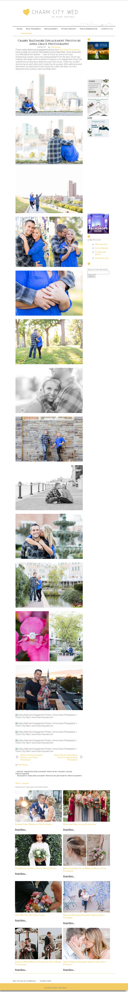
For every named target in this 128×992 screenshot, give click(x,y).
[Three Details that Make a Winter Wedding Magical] (38, 850)
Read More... (20, 830)
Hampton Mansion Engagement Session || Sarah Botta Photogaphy (84, 963)
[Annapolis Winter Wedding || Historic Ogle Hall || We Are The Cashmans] (38, 943)
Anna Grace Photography (70, 49)
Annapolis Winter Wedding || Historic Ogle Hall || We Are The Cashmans (38, 963)
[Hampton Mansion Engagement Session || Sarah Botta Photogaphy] (86, 943)
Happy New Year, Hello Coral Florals (30, 915)
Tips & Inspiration (88, 29)
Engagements (51, 29)
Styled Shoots (68, 29)
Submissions (26, 34)
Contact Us (107, 29)
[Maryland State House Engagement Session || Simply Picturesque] (86, 896)
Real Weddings (33, 29)
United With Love (102, 258)
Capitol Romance (101, 248)
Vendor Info (45, 981)
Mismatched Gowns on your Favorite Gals (79, 824)
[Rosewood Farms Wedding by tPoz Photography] (38, 806)
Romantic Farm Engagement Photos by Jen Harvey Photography (31, 757)
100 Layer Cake (101, 244)
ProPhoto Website (76, 987)
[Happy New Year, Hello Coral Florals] (38, 896)
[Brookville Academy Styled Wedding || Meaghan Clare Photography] (86, 850)
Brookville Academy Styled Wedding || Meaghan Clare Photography (84, 869)
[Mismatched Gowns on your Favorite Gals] (86, 806)
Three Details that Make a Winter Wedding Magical (35, 868)
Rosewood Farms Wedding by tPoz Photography (34, 824)
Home (19, 29)
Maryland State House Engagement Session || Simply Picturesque (84, 916)
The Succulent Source (100, 253)
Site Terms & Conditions (24, 981)
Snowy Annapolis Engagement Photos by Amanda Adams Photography (66, 757)
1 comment (22, 783)
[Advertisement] (98, 175)
